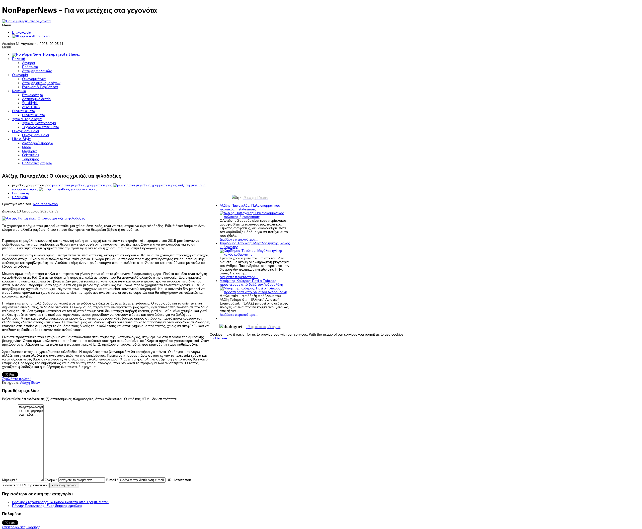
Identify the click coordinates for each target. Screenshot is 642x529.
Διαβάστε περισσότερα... (239, 239)
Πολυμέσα (20, 197)
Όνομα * (51, 480)
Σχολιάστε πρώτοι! (16, 379)
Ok (212, 338)
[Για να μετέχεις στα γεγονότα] (26, 21)
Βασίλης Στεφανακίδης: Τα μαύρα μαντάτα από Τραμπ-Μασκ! (60, 502)
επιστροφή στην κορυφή (21, 527)
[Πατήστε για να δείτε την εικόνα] (43, 218)
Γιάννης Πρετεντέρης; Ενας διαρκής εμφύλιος (47, 506)
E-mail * (112, 480)
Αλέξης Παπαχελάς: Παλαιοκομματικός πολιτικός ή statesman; (250, 207)
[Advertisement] (301, 180)
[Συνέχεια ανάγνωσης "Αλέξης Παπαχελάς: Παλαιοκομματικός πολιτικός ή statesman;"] (255, 217)
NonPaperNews (45, 204)
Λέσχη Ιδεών (30, 383)
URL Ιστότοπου (179, 480)
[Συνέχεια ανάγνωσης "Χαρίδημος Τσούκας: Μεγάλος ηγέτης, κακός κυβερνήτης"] (255, 254)
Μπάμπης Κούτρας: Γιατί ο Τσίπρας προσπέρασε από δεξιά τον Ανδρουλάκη (251, 282)
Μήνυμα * (9, 480)
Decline (221, 338)
